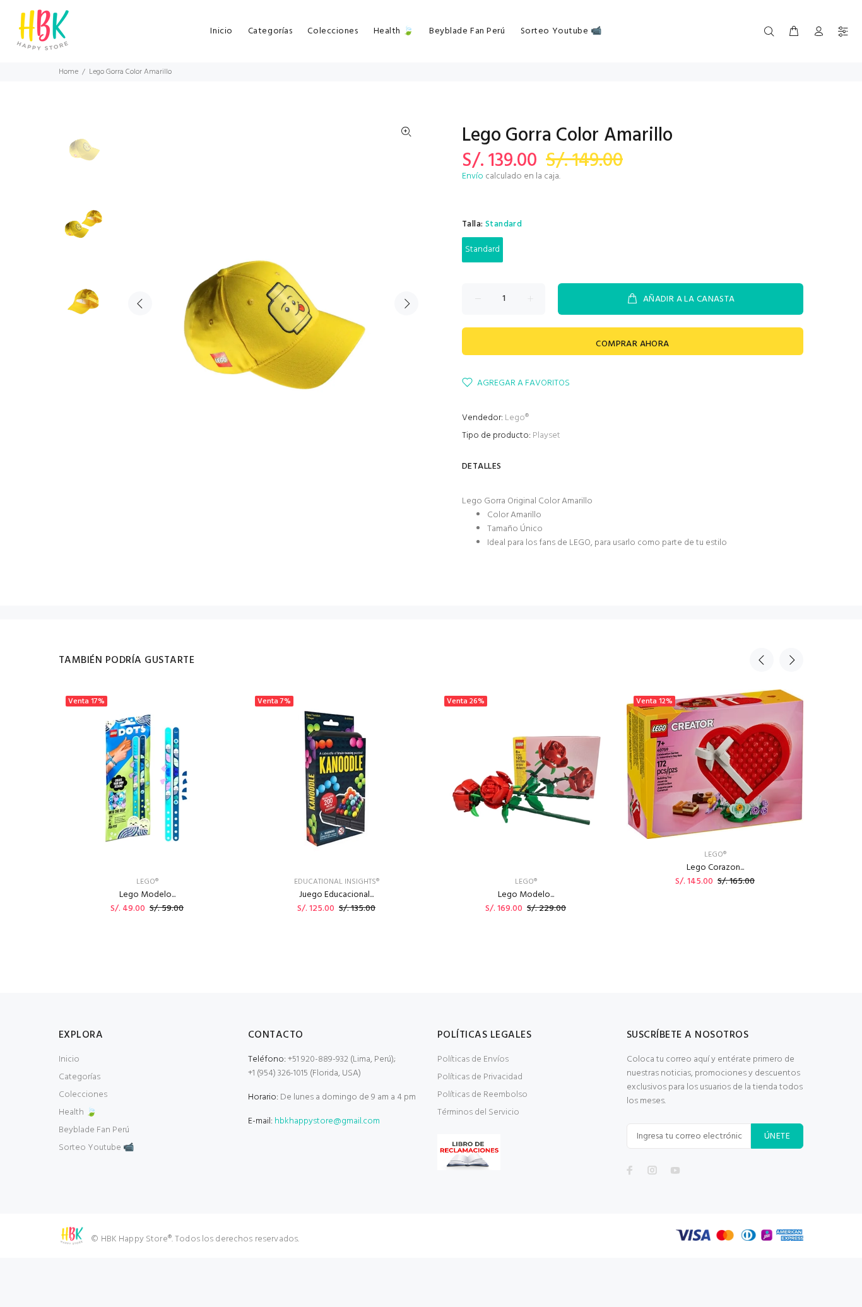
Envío (472, 176)
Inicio (69, 1059)
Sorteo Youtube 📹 (96, 1147)
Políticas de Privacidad (480, 1077)
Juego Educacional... (336, 895)
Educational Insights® (336, 882)
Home (68, 72)
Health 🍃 (78, 1112)
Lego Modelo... (147, 895)
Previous (140, 303)
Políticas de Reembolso (482, 1094)
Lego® (517, 418)
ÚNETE (777, 1136)
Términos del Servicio (478, 1112)
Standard (482, 249)
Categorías (79, 1077)
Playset (546, 435)
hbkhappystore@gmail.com (327, 1121)
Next (406, 303)
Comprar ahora (632, 344)
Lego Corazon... (715, 867)
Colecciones (83, 1094)
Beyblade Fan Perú (94, 1130)
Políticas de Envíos (473, 1059)
